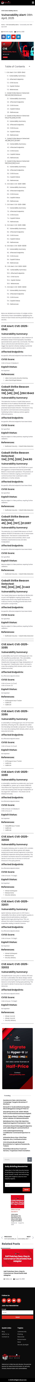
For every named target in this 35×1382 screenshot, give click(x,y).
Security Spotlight (23, 1345)
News (19, 1342)
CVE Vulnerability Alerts (12, 24)
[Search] (29, 1159)
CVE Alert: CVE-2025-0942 (15, 72)
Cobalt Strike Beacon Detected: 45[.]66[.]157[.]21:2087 (17, 139)
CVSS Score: (14, 83)
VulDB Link (8, 703)
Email (4, 1309)
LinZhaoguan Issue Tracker (13, 700)
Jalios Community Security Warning (16, 378)
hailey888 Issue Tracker (12, 826)
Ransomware (22, 1339)
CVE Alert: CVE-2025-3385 (16, 184)
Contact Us (5, 1337)
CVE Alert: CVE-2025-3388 (16, 225)
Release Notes (9, 893)
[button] (26, 2)
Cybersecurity (22, 1331)
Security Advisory (10, 895)
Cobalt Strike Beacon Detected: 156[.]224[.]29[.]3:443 (17, 162)
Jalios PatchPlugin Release (13, 380)
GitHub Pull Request (11, 891)
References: (14, 90)
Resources (21, 1337)
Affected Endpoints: (17, 79)
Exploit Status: (15, 86)
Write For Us (5, 1334)
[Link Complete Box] (17, 1102)
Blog (3, 1331)
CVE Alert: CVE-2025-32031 (16, 266)
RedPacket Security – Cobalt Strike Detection (19, 446)
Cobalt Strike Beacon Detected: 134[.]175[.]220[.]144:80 (17, 117)
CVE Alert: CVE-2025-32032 (16, 287)
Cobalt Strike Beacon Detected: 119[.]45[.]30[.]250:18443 (17, 94)
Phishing (20, 1334)
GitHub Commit (10, 1016)
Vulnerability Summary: (17, 76)
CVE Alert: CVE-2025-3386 (16, 204)
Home (3, 24)
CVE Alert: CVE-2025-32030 (16, 246)
